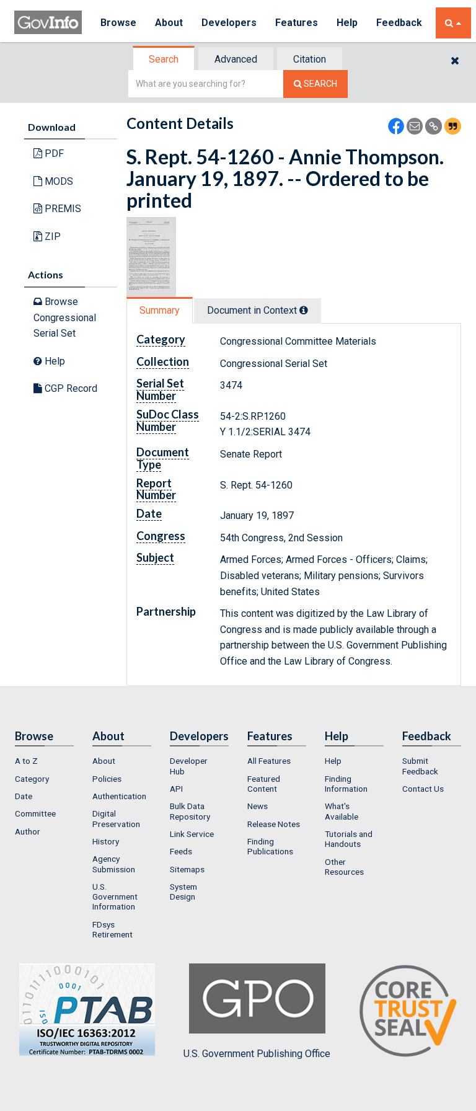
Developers (229, 23)
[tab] (164, 59)
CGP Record (69, 388)
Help (347, 23)
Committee (35, 813)
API (176, 789)
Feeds (181, 851)
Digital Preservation (116, 818)
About (169, 23)
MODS (57, 181)
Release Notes (273, 824)
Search (163, 59)
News (257, 806)
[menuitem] (44, 761)
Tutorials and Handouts (348, 839)
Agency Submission (113, 864)
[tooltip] (303, 310)
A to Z (26, 761)
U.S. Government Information (115, 897)
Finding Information (346, 784)
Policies (106, 779)
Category (32, 779)
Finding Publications (270, 846)
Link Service (192, 834)
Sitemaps (187, 869)
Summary (159, 310)
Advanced (235, 59)
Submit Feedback (420, 766)
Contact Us (423, 789)
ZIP (51, 236)
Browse (118, 23)
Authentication (119, 796)
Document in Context (253, 310)
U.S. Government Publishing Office (256, 1054)
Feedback (399, 23)
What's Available (341, 811)
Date (23, 796)
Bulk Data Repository (190, 811)
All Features (269, 761)
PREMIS (61, 209)
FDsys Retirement (112, 929)
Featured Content (263, 784)
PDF (53, 153)
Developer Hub (189, 766)
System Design (183, 891)
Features (296, 23)
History (105, 841)
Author (27, 831)
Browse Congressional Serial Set (64, 317)
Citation (309, 59)
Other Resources (344, 867)
